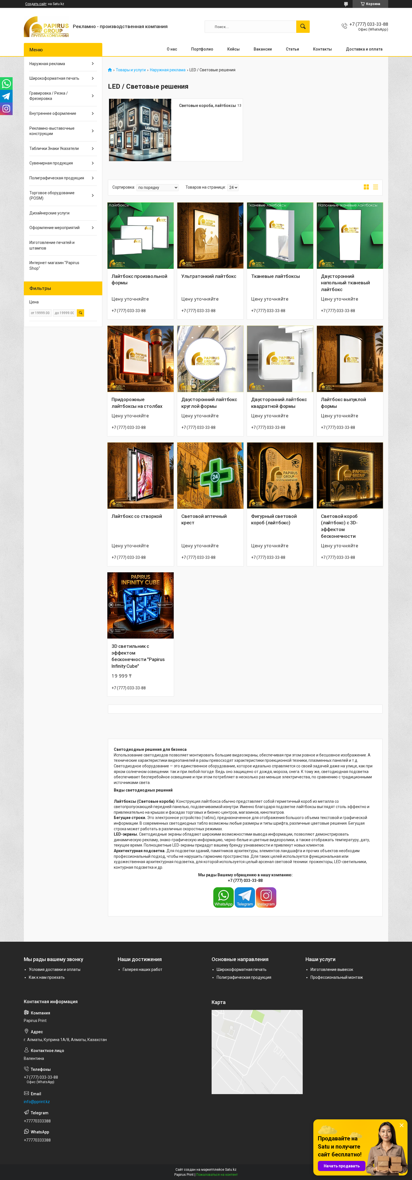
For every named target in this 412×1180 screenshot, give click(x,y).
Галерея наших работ (142, 969)
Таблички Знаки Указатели (54, 148)
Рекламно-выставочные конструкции (52, 131)
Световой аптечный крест (204, 519)
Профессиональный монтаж (337, 977)
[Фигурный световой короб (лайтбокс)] (280, 475)
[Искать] (303, 26)
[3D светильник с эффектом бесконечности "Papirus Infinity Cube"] (140, 605)
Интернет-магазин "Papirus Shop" (54, 265)
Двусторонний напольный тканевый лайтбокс (345, 282)
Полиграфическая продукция (56, 178)
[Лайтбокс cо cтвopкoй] (140, 475)
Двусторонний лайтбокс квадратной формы (279, 403)
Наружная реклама (168, 70)
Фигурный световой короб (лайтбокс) (274, 519)
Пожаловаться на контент (217, 1175)
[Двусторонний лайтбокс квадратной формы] (280, 359)
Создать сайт (36, 4)
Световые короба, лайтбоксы (207, 105)
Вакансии (263, 49)
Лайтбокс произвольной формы (139, 279)
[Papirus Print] (46, 26)
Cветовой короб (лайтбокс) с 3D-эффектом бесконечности (339, 526)
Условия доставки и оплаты (54, 969)
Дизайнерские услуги (49, 213)
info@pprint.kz (37, 1101)
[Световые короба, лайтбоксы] (140, 130)
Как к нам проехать (47, 977)
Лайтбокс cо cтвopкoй (137, 516)
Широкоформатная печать (54, 78)
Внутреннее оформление (52, 113)
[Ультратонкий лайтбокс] (210, 235)
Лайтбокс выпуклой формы (343, 403)
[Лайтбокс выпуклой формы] (350, 359)
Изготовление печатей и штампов (52, 245)
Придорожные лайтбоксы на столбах (137, 403)
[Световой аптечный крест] (210, 475)
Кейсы (233, 49)
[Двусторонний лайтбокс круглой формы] (210, 359)
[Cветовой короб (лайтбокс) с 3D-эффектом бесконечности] (350, 475)
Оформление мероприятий (54, 227)
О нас (172, 49)
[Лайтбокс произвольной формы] (140, 235)
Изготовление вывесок (332, 969)
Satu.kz (231, 1170)
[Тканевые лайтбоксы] (280, 235)
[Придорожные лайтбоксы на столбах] (140, 359)
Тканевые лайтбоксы (275, 276)
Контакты (322, 49)
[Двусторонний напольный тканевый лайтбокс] (350, 235)
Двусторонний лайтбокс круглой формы (209, 403)
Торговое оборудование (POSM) (52, 196)
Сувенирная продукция (51, 163)
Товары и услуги (131, 70)
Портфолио (202, 49)
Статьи (292, 49)
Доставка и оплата (364, 49)
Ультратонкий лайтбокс (208, 276)
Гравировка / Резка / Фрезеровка (48, 96)
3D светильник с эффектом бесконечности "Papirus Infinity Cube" (138, 656)
